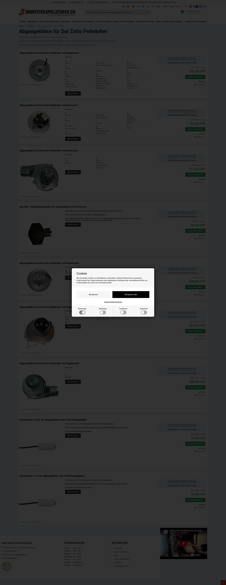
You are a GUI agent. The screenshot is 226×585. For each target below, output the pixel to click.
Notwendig (82, 309)
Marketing (103, 309)
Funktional (123, 309)
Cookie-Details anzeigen (113, 302)
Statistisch (144, 309)
